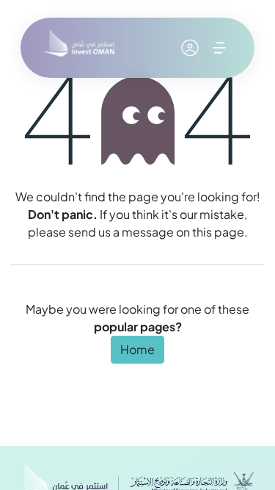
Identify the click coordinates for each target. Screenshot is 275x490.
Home (137, 349)
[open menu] (219, 48)
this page (218, 231)
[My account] (190, 48)
